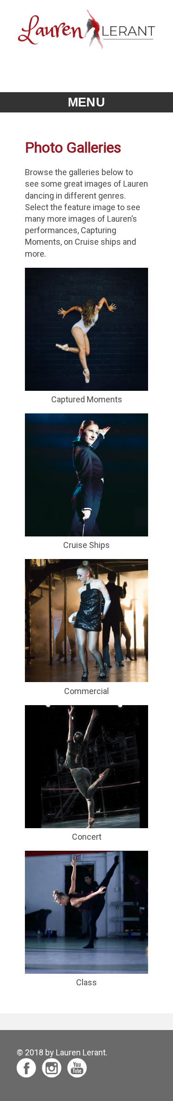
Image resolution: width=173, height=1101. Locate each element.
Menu (86, 102)
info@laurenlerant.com (86, 68)
